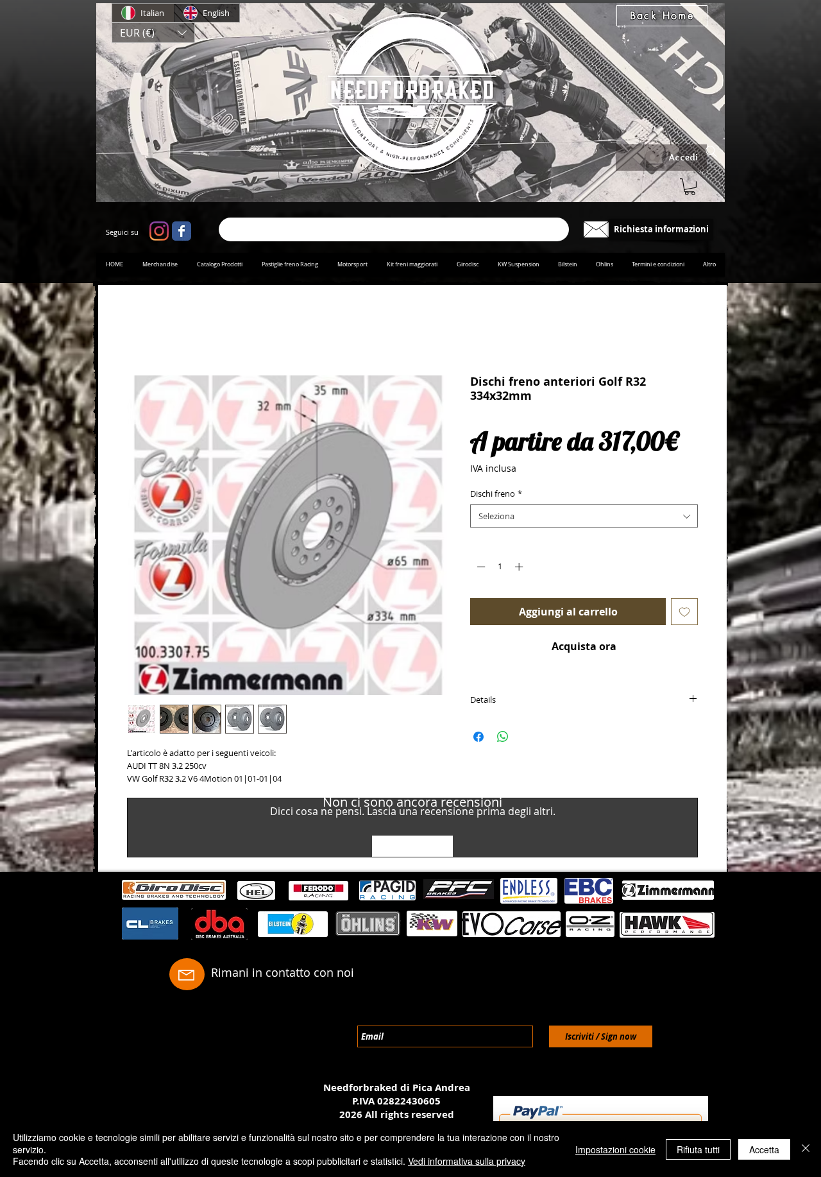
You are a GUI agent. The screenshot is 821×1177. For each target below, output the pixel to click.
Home (142, 331)
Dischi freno (496, 496)
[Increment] (520, 569)
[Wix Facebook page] (181, 231)
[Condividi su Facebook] (478, 739)
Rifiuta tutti (698, 1149)
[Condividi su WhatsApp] (503, 739)
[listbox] (153, 32)
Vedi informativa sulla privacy (466, 1161)
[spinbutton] (499, 569)
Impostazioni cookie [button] (615, 1149)
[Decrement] (479, 569)
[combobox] (584, 518)
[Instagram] (159, 231)
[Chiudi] (805, 1149)
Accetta (764, 1149)
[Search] (711, 151)
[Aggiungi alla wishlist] (684, 614)
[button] (153, 32)
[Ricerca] (394, 229)
